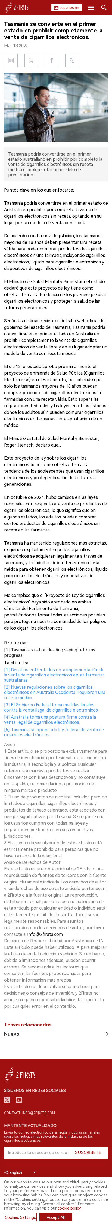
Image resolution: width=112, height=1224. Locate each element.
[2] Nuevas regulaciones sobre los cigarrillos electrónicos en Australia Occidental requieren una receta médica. (54, 692)
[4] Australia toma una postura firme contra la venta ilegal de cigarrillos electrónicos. (50, 720)
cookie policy (69, 1208)
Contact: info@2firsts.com (29, 1113)
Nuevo (11, 1034)
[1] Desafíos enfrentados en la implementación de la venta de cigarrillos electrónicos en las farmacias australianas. (54, 675)
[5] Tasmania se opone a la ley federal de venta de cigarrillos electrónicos (54, 732)
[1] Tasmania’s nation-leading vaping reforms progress (49, 652)
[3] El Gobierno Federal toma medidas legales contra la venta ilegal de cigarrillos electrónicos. (51, 707)
